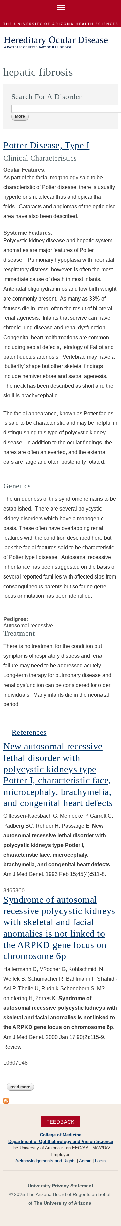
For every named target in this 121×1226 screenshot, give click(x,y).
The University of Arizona (62, 1203)
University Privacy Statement (60, 1185)
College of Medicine (60, 1134)
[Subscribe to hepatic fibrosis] (6, 1100)
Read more (22, 1087)
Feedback (60, 1122)
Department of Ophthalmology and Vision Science (60, 1141)
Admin (85, 1160)
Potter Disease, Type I (46, 145)
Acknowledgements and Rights (45, 1160)
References (29, 732)
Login (100, 1160)
